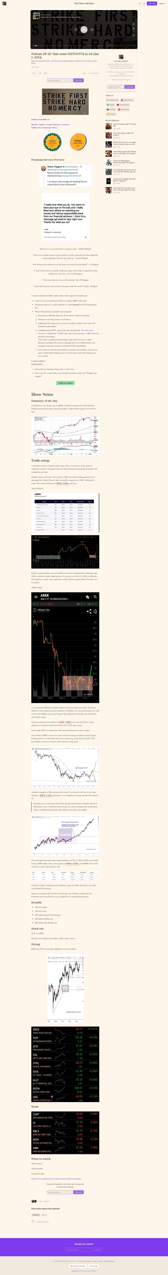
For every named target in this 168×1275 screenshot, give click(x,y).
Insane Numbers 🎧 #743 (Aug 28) (124, 125)
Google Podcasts (53, 124)
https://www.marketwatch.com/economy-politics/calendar (56, 1178)
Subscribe (152, 3)
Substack (74, 1271)
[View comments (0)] (133, 24)
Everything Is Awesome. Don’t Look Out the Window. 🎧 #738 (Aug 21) (124, 171)
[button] (70, 29)
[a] (108, 126)
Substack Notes (50, 127)
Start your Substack (79, 1266)
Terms (100, 1261)
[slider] (83, 46)
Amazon (65, 124)
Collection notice (109, 1261)
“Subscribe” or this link (64, 369)
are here (73, 483)
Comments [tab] (35, 1215)
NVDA (72, 863)
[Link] (28, 159)
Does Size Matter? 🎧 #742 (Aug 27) (123, 134)
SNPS (46, 795)
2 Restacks (46, 1201)
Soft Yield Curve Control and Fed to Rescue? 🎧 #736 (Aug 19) (124, 189)
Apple (41, 124)
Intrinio (89, 1261)
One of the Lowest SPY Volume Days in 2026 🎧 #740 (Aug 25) (124, 152)
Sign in (161, 3)
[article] (121, 126)
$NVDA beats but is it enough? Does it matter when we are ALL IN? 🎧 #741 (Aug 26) (124, 143)
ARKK (62, 483)
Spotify (34, 124)
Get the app (94, 1266)
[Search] (140, 3)
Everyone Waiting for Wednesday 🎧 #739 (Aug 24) (124, 161)
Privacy (95, 1261)
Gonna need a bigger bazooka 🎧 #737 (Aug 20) (124, 180)
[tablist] (39, 1215)
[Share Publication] (144, 3)
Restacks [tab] (44, 1215)
